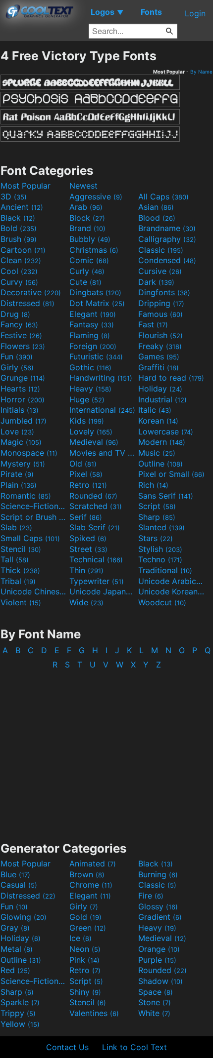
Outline (160, 464)
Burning (158, 874)
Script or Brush (33, 517)
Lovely (90, 431)
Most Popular (25, 186)
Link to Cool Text (134, 1047)
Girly (17, 367)
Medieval (93, 442)
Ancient (21, 207)
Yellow (20, 1024)
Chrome (90, 885)
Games (158, 356)
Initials (19, 410)
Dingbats (95, 292)
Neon (85, 949)
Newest (83, 186)
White (154, 1013)
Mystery (22, 464)
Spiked (87, 538)
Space (155, 992)
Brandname (167, 228)
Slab (16, 527)
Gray (15, 928)
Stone (154, 1002)
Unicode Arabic (171, 581)
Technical (96, 559)
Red (15, 970)
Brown (87, 874)
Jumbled (23, 421)
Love (17, 431)
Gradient (160, 917)
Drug (15, 314)
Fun (16, 356)
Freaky (160, 346)
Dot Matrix (97, 303)
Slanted (161, 527)
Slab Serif (94, 527)
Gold (85, 917)
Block (87, 218)
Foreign (92, 346)
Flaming (89, 335)
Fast (153, 324)
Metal (16, 949)
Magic (21, 442)
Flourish (160, 335)
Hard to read (171, 378)
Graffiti (158, 367)
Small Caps (30, 538)
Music (156, 453)
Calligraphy (167, 239)
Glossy (158, 906)
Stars (155, 538)
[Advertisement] (106, 750)
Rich (153, 485)
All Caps (163, 196)
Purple (157, 960)
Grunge (22, 378)
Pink (84, 960)
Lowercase (165, 431)
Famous (160, 314)
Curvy (19, 282)
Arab (86, 207)
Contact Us (67, 1047)
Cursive (160, 271)
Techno (160, 559)
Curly (87, 271)
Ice (80, 938)
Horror (22, 399)
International (102, 410)
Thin (86, 570)
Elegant (92, 314)
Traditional (165, 570)
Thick (20, 570)
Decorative (30, 292)
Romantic (25, 496)
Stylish (160, 549)
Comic (89, 260)
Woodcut (162, 602)
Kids (86, 421)
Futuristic (96, 356)
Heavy (90, 388)
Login (195, 13)
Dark (156, 282)
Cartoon (23, 250)
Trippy (18, 1013)
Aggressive (95, 196)
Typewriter (96, 581)
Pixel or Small (171, 474)
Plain (18, 485)
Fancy (19, 324)
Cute (85, 282)
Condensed (167, 260)
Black (17, 218)
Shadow (160, 981)
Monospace (28, 453)
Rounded (93, 496)
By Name (201, 72)
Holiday (160, 388)
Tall (14, 559)
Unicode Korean (171, 591)
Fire (150, 896)
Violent (20, 602)
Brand (87, 228)
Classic (160, 250)
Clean (20, 260)
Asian (156, 207)
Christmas (93, 250)
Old (83, 464)
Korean (158, 421)
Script (157, 506)
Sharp (156, 517)
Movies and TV (102, 453)
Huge (87, 399)
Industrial (162, 399)
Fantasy (91, 324)
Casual (18, 885)
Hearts (20, 388)
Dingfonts (164, 292)
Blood (156, 218)
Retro (88, 485)
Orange (159, 949)
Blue (15, 874)
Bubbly (89, 239)
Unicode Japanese (102, 591)
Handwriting (100, 378)
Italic (154, 410)
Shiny (85, 992)
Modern (161, 442)
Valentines (94, 1013)
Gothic (90, 367)
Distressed (27, 303)
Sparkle (20, 1002)
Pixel (86, 474)
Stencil (20, 549)
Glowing (23, 917)
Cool (19, 271)
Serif (85, 517)
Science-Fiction (33, 506)
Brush (18, 239)
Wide (86, 602)
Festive (21, 335)
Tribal (18, 581)
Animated (92, 863)
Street (88, 549)
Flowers (22, 346)
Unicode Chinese (33, 591)
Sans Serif (165, 496)
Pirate (17, 474)
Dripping (161, 303)
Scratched (95, 506)
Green (87, 928)
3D (13, 196)
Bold (18, 228)
